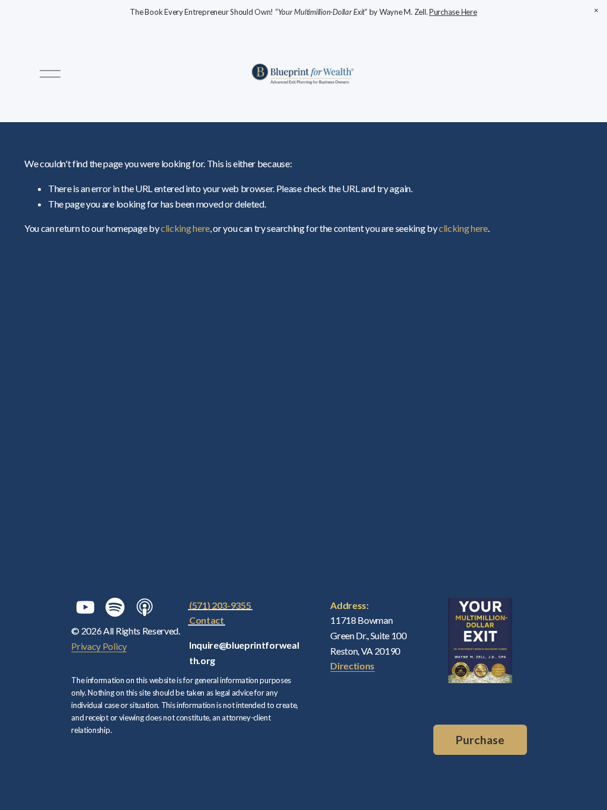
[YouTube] (85, 607)
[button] (596, 10)
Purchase (480, 740)
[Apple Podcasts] (144, 607)
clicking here (185, 228)
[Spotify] (115, 607)
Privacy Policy (99, 646)
